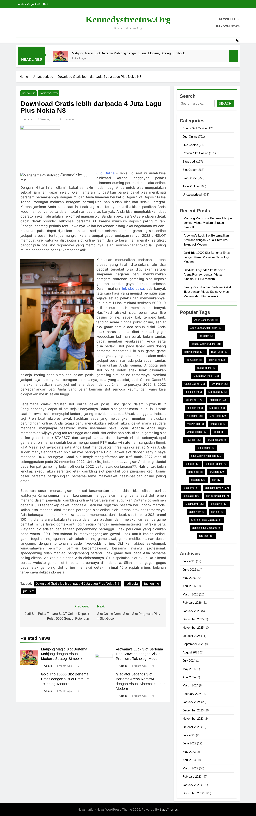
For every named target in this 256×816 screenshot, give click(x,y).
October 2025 (191, 635)
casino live (217, 360)
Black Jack (219, 352)
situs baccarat (217, 439)
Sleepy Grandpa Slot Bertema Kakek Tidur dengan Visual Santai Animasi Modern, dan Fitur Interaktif (208, 292)
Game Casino (194, 384)
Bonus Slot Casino (195, 128)
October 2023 (191, 727)
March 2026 (190, 594)
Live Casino (190, 145)
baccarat (206, 336)
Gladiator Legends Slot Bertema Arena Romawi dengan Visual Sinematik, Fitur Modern (204, 274)
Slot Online (190, 178)
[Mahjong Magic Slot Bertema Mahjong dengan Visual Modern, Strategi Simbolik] (60, 58)
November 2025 (193, 627)
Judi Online (28, 93)
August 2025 (191, 652)
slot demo (191, 487)
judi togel (217, 408)
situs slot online (216, 463)
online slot (218, 423)
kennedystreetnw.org (128, 19)
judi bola (132, 583)
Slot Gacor (190, 169)
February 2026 (192, 602)
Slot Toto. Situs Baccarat (206, 519)
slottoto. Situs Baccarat (206, 527)
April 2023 (189, 760)
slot (216, 479)
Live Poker (218, 415)
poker (219, 431)
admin (28, 119)
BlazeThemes (169, 809)
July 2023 (189, 735)
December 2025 (193, 619)
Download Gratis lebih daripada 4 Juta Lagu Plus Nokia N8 (77, 583)
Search (225, 103)
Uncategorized (48, 93)
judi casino (217, 392)
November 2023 (193, 718)
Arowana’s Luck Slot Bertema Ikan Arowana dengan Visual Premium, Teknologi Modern (139, 654)
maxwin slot (195, 423)
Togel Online (191, 186)
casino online (206, 368)
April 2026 (189, 586)
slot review (197, 511)
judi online (151, 583)
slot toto (217, 511)
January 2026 (191, 611)
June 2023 (189, 743)
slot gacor (192, 495)
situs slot (192, 463)
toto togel (206, 535)
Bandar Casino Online (206, 344)
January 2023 (191, 785)
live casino (194, 415)
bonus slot (194, 360)
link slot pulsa (132, 289)
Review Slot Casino (195, 153)
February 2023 (192, 776)
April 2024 (189, 677)
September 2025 (193, 644)
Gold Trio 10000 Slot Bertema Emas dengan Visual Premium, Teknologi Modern (65, 679)
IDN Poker (219, 384)
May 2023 (189, 751)
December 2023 (193, 710)
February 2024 (192, 693)
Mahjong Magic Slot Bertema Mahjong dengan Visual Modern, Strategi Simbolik (128, 53)
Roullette (193, 439)
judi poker (218, 400)
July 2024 (189, 660)
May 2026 (189, 577)
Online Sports (197, 431)
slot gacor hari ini (217, 495)
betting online (194, 352)
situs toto (217, 471)
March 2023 (190, 768)
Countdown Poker (206, 376)
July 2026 (189, 561)
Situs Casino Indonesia (206, 455)
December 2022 (193, 793)
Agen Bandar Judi (206, 320)
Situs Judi (189, 161)
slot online (219, 503)
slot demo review (217, 487)
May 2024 (189, 669)
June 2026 (189, 569)
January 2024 (191, 702)
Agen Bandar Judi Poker (206, 328)
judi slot (28, 591)
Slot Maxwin (194, 503)
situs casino (206, 447)
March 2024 (190, 685)
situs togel (195, 471)
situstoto (198, 479)
